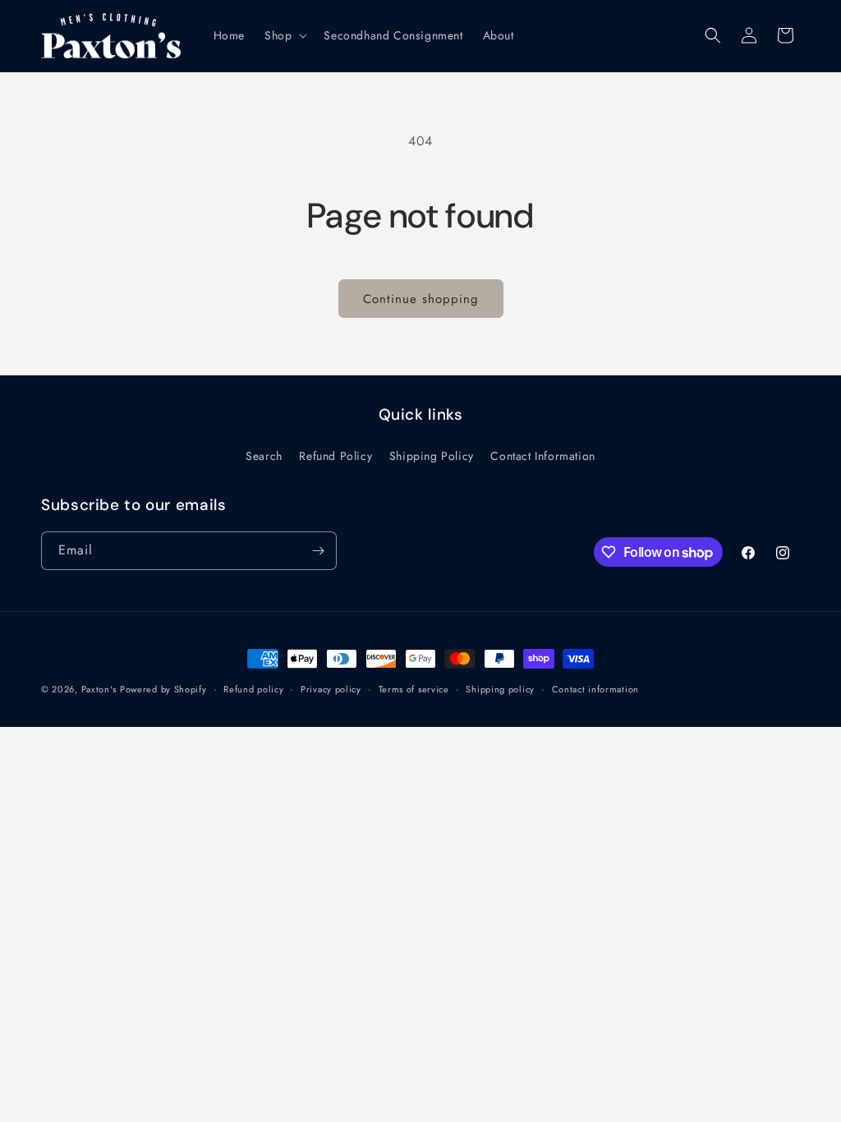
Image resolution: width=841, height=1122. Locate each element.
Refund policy (253, 689)
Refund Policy (335, 456)
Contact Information (542, 456)
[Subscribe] (318, 550)
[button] (284, 35)
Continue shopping (421, 299)
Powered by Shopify (163, 689)
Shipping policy (500, 689)
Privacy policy (331, 689)
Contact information (595, 689)
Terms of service (414, 689)
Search (264, 456)
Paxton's (99, 689)
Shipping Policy (431, 456)
